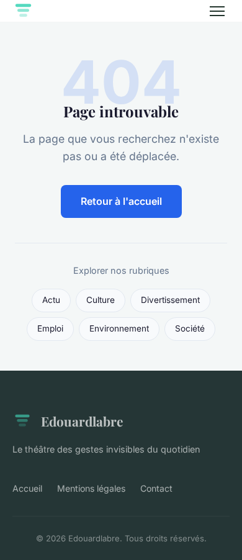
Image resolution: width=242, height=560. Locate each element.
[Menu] (217, 11)
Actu (51, 300)
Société (190, 328)
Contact (156, 488)
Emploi (50, 328)
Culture (100, 300)
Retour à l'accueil (121, 201)
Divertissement (170, 300)
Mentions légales (91, 488)
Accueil (27, 488)
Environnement (119, 328)
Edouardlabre (82, 421)
